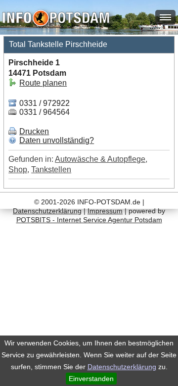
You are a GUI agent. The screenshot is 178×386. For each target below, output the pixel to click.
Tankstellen (51, 169)
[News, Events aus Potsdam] (55, 19)
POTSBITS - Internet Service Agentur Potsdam (89, 220)
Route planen (43, 83)
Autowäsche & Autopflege (100, 159)
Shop (17, 169)
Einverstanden (91, 379)
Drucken (34, 131)
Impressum (105, 211)
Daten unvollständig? (56, 140)
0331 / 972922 (43, 103)
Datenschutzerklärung (122, 367)
